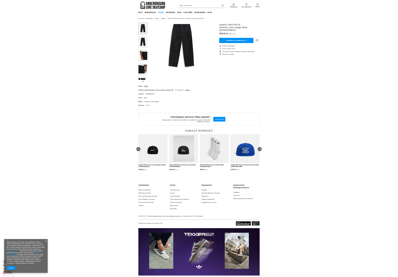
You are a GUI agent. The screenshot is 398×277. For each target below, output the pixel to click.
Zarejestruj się (174, 190)
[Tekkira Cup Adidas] (199, 275)
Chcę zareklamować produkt (147, 196)
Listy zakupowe (175, 196)
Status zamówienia (144, 190)
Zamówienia (143, 185)
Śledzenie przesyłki (144, 193)
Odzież (161, 12)
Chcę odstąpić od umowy (146, 199)
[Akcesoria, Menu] (176, 12)
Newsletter (173, 208)
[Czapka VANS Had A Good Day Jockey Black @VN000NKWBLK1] (183, 148)
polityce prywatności (13, 251)
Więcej (188, 90)
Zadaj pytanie (219, 119)
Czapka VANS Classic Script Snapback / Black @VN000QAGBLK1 (152, 165)
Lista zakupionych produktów (179, 199)
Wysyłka (204, 190)
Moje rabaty (174, 205)
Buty (140, 12)
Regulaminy (206, 185)
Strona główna (149, 18)
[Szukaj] (222, 5)
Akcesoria (170, 12)
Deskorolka (150, 12)
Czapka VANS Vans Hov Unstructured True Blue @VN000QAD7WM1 (245, 165)
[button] (138, 149)
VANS (146, 86)
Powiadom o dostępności (235, 40)
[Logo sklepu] (152, 5)
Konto (172, 185)
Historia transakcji (176, 202)
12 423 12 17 (142, 216)
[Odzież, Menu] (164, 12)
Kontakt (140, 205)
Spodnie (163, 18)
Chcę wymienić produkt (146, 202)
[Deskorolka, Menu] (156, 12)
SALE (179, 12)
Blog (209, 12)
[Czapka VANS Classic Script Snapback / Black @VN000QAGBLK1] (152, 148)
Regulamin (205, 196)
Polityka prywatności (208, 199)
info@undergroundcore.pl (156, 216)
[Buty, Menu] (143, 12)
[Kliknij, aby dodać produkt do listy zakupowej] (257, 40)
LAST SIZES (187, 12)
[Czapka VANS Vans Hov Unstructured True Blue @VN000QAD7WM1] (245, 148)
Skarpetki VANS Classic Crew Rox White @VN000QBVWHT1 (212, 165)
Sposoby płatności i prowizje (210, 193)
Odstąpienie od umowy (209, 202)
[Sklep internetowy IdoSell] (248, 223)
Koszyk (172, 193)
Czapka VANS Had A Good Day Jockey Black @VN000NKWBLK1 (182, 165)
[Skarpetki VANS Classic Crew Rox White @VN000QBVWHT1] (214, 148)
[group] (181, 45)
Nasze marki (199, 12)
